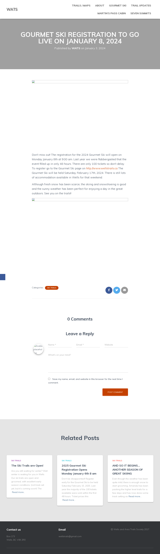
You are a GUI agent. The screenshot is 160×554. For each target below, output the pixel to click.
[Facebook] (2, 277)
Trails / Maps (81, 5)
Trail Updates (141, 5)
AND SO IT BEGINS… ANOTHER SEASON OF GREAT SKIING (127, 469)
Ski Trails (51, 288)
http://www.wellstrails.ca (102, 168)
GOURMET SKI (117, 5)
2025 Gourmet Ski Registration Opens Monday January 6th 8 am (79, 469)
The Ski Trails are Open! (27, 465)
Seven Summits (140, 13)
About (99, 5)
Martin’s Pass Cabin (112, 13)
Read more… (18, 492)
